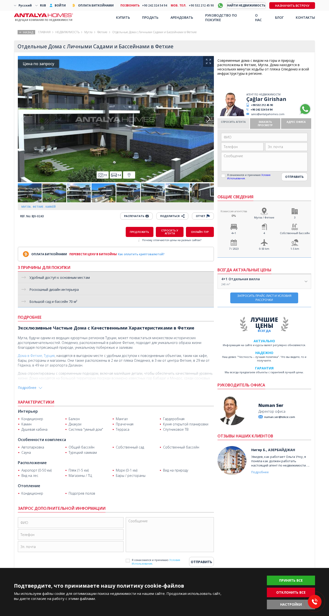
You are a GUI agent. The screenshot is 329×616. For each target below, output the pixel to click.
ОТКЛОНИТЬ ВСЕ (291, 592)
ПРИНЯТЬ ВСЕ (291, 580)
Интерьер (28, 411)
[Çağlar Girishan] (231, 115)
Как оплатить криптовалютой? (141, 254)
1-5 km (294, 248)
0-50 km (264, 248)
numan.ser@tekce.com (279, 417)
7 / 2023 (234, 248)
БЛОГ (279, 17)
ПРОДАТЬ (150, 17)
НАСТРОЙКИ (291, 604)
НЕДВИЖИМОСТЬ (67, 32)
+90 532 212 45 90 (262, 105)
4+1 (233, 233)
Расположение (32, 462)
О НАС (258, 17)
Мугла (88, 32)
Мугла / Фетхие (264, 217)
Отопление (29, 485)
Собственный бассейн (295, 233)
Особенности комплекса (42, 439)
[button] (208, 119)
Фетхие (102, 32)
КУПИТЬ (123, 17)
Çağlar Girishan (266, 99)
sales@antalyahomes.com (267, 114)
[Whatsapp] (305, 114)
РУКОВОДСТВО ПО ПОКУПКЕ (221, 17)
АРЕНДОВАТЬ (182, 17)
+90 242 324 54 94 (261, 109)
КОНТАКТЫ (305, 17)
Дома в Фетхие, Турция (36, 355)
